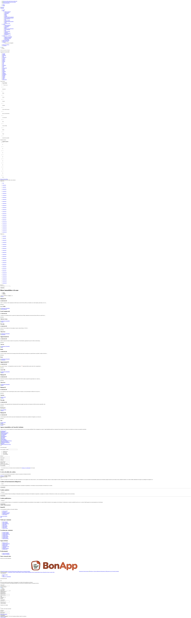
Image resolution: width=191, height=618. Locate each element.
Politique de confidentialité (6, 576)
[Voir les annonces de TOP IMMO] (2, 437)
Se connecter (4, 511)
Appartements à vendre (6, 543)
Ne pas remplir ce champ (4, 449)
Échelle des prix (3, 593)
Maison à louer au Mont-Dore (42, 572)
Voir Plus (1, 423)
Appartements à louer (5, 546)
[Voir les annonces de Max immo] (2, 438)
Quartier (1, 598)
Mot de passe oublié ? (3, 614)
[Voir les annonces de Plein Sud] (2, 443)
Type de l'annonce (3, 586)
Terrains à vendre (5, 544)
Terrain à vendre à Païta (50, 572)
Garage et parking (7, 20)
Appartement (6, 13)
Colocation (6, 32)
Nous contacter (4, 514)
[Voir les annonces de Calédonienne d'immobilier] (5, 442)
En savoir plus (3, 487)
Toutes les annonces (7, 11)
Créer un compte (3, 617)
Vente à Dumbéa (5, 522)
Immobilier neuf (4, 549)
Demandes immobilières (6, 512)
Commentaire (2, 600)
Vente (3, 10)
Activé (2, 483)
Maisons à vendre (5, 542)
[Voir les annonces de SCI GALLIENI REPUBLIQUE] (6, 440)
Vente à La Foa (4, 525)
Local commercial (7, 18)
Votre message (3, 461)
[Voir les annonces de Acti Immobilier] (3, 434)
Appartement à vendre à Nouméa (13, 572)
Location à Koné (5, 537)
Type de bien (2, 589)
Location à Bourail (5, 536)
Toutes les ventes (5, 528)
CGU (3, 575)
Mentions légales (5, 574)
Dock (5, 19)
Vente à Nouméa (5, 521)
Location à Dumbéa (5, 533)
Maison (5, 14)
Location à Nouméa (5, 532)
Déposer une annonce (3, 516)
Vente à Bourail (4, 526)
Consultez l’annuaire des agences (5, 444)
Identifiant (2, 610)
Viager (5, 22)
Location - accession (7, 34)
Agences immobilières (5, 553)
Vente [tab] (3, 292)
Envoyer (2, 469)
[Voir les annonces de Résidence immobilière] (4, 432)
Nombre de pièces (3, 591)
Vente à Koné (4, 527)
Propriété (5, 16)
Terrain (5, 15)
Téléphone (2, 459)
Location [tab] (4, 293)
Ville (1, 596)
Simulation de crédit (7, 38)
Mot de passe (2, 612)
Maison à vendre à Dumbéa (23, 572)
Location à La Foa (5, 535)
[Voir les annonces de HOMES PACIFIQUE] (4, 441)
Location (3, 48)
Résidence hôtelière (7, 33)
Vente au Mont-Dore (5, 523)
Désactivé (2, 492)
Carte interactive (7, 12)
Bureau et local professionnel (8, 17)
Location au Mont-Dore (6, 534)
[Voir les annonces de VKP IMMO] (2, 431)
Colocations (4, 547)
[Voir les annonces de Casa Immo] (2, 435)
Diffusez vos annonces (6, 554)
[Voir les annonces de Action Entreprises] (3, 433)
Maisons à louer (4, 545)
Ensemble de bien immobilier (9, 21)
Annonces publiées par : (4, 295)
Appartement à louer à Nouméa (32, 572)
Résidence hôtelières (5, 548)
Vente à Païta (4, 524)
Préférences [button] (2, 475)
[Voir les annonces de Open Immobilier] (3, 436)
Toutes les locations (5, 538)
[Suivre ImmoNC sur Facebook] (1, 517)
